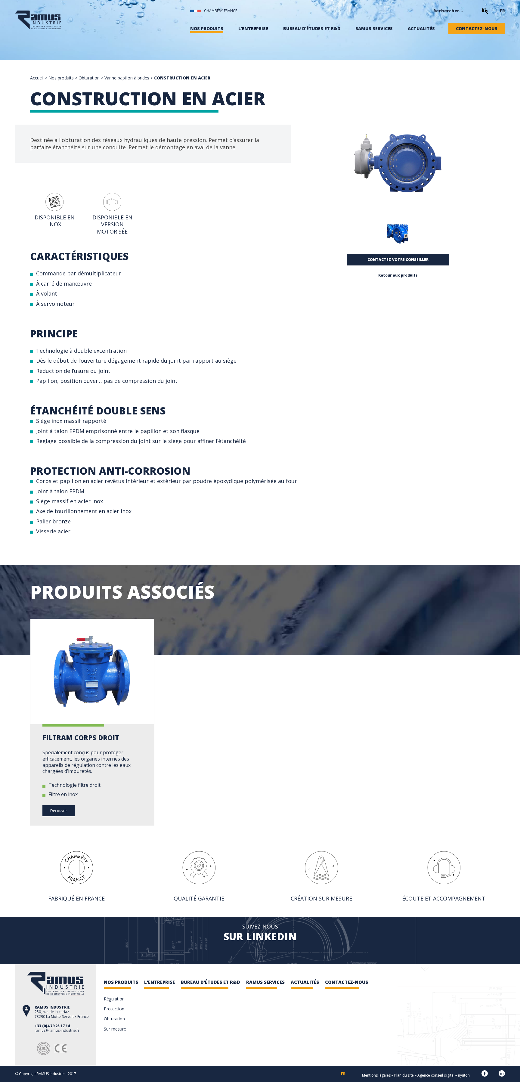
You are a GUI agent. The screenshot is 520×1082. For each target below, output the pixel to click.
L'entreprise (253, 28)
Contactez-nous (476, 28)
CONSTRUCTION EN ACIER (182, 78)
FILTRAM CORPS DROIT (80, 737)
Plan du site (404, 1075)
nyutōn (464, 1075)
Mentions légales (376, 1075)
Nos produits (206, 28)
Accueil (37, 78)
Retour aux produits (398, 275)
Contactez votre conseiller (398, 259)
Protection (114, 1009)
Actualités (421, 28)
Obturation (89, 78)
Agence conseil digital (435, 1075)
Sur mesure (115, 1029)
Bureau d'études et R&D (311, 28)
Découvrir (58, 810)
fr (502, 11)
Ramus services (374, 28)
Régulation (114, 999)
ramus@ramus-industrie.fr (57, 1030)
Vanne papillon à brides (126, 78)
